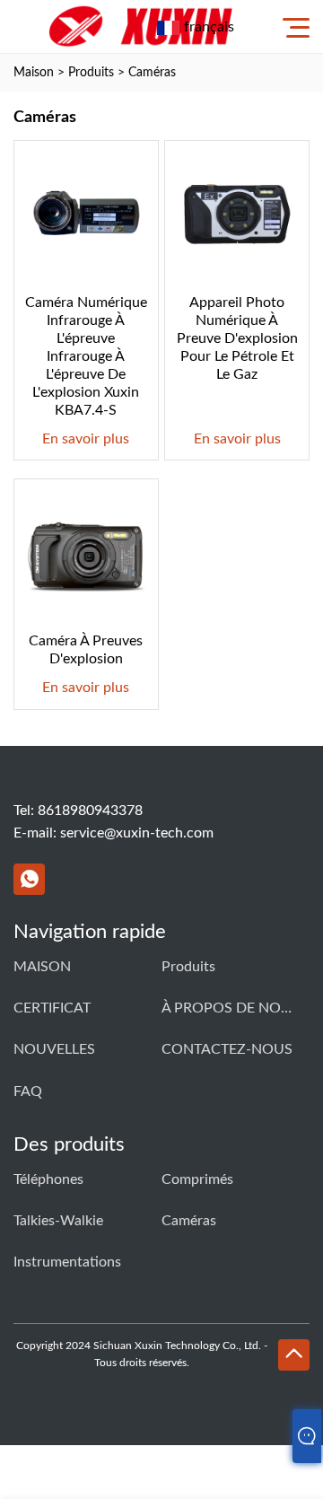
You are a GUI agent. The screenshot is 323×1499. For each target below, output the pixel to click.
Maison (33, 72)
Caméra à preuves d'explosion (86, 650)
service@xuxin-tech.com (137, 833)
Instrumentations (67, 1262)
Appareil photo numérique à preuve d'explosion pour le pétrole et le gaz (237, 338)
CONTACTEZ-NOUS (227, 1049)
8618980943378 (90, 810)
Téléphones (48, 1179)
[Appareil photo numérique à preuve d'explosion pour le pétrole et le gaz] (237, 213)
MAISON (42, 967)
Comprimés (197, 1179)
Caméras (152, 72)
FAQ (27, 1091)
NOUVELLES (54, 1049)
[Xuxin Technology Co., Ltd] (139, 26)
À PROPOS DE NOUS (229, 1008)
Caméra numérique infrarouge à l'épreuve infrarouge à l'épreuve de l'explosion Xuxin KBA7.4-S (86, 356)
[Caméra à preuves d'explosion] (86, 551)
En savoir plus (85, 439)
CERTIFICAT (52, 1008)
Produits (91, 72)
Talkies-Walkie (58, 1221)
